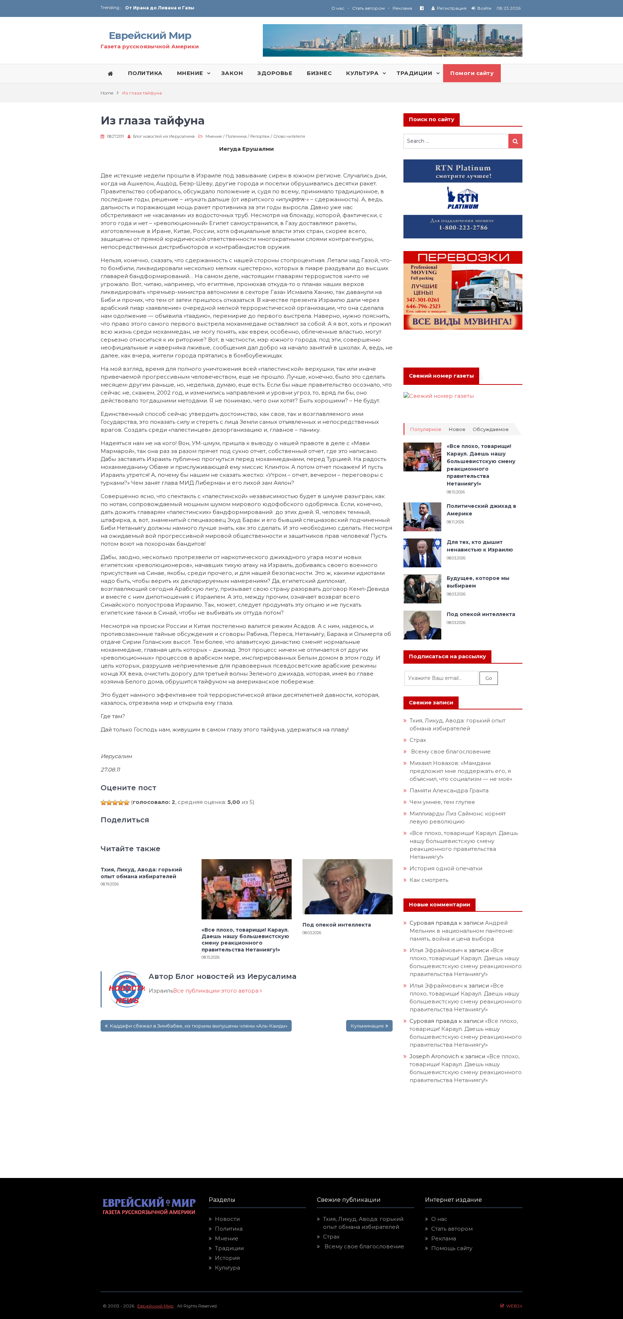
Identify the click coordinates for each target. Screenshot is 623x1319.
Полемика (236, 136)
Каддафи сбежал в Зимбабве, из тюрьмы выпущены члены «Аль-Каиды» (198, 1026)
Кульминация (367, 1026)
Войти (484, 8)
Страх (418, 740)
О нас (337, 8)
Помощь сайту (451, 1248)
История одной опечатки (446, 868)
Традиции (229, 1248)
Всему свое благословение (450, 751)
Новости (227, 1218)
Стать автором (368, 8)
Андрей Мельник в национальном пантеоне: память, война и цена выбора (462, 930)
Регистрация (452, 8)
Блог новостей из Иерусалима (164, 136)
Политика (229, 1228)
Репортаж (260, 136)
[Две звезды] (109, 802)
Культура (227, 1267)
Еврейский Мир (150, 35)
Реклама (402, 8)
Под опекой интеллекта (336, 925)
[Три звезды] (115, 802)
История (227, 1257)
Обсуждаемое (491, 429)
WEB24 (513, 1306)
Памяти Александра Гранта (449, 790)
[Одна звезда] (103, 802)
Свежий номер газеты (441, 376)
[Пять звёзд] (126, 802)
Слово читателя (289, 136)
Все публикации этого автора (216, 990)
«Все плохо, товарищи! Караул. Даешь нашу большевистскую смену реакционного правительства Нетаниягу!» (245, 940)
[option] (218, 8)
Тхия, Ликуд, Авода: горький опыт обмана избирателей (141, 872)
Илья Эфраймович (436, 950)
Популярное (425, 429)
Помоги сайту (472, 73)
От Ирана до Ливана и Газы (159, 7)
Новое (457, 429)
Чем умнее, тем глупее (442, 802)
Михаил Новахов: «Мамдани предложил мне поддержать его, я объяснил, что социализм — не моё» (462, 771)
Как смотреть (430, 879)
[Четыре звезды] (121, 802)
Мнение (214, 136)
